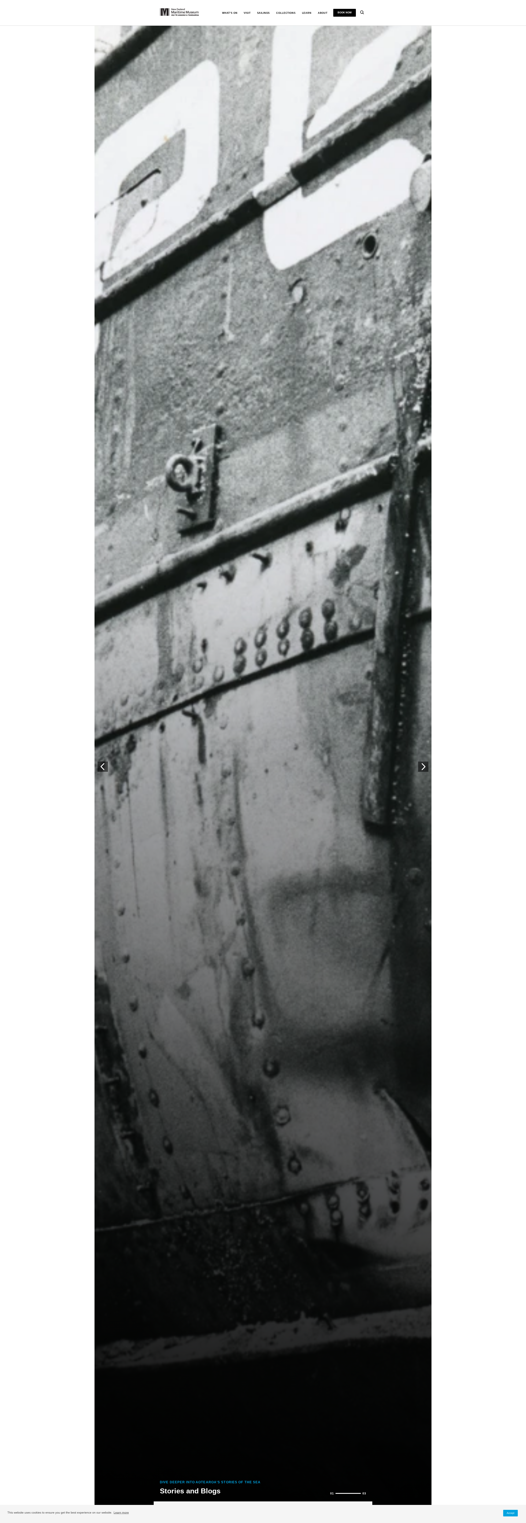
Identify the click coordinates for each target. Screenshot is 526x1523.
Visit (247, 13)
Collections (285, 13)
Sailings (263, 13)
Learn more (121, 1512)
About (323, 13)
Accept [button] (510, 1513)
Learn (306, 13)
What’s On (230, 13)
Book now (345, 12)
